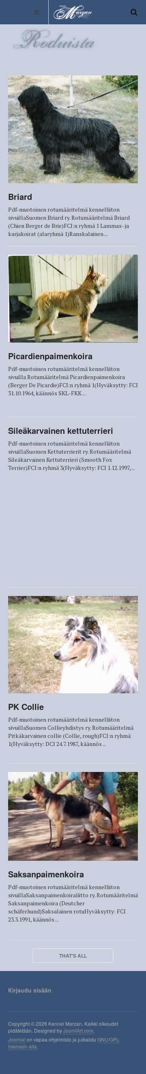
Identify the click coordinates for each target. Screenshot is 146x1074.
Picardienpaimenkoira (50, 356)
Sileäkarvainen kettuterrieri (60, 430)
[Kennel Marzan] (73, 11)
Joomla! (17, 1039)
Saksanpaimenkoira (46, 874)
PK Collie (26, 706)
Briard (20, 196)
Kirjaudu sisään (30, 990)
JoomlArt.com (78, 1030)
